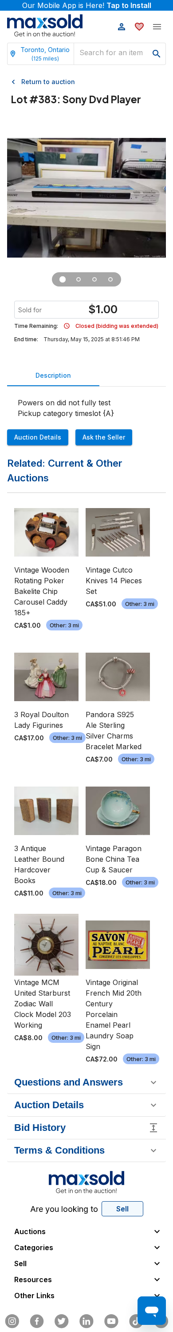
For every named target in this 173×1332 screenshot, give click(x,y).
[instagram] (12, 1321)
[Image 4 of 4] (110, 279)
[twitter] (61, 1321)
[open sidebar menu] (157, 26)
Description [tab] (53, 375)
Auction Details (37, 437)
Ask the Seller (104, 437)
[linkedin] (86, 1321)
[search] (156, 54)
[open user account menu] (121, 26)
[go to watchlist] (139, 26)
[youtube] (111, 1321)
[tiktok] (136, 1321)
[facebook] (36, 1321)
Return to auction (48, 81)
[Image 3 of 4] (94, 279)
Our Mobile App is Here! (86, 5)
